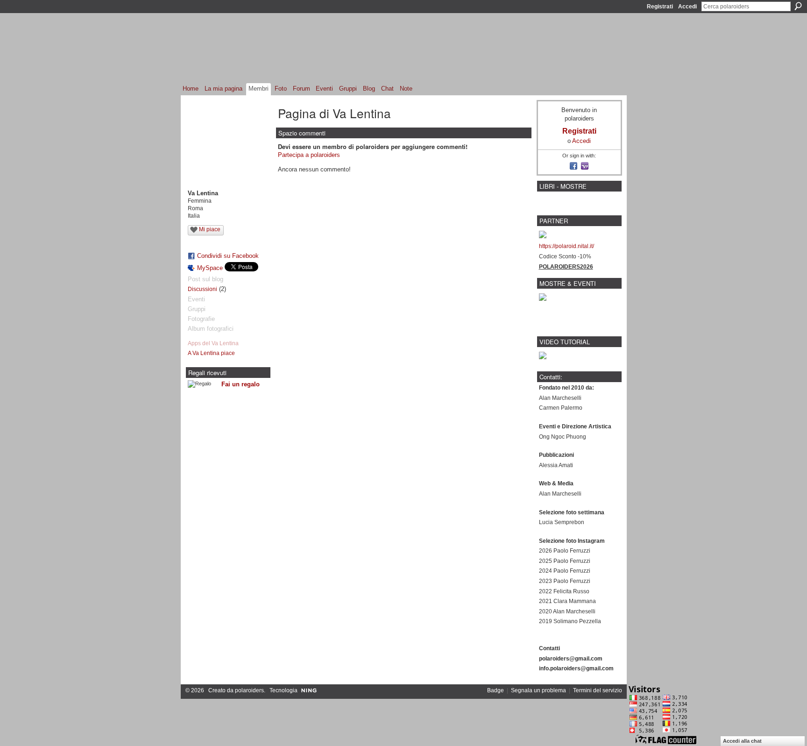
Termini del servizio (597, 690)
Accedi (687, 6)
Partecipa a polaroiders (309, 154)
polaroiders (249, 690)
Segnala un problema (538, 690)
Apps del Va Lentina (213, 343)
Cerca (798, 6)
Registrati (660, 6)
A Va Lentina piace (211, 353)
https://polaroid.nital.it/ (566, 246)
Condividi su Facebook (228, 255)
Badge (495, 690)
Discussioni (202, 289)
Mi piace (209, 229)
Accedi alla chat (742, 741)
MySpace (210, 267)
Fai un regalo (240, 384)
